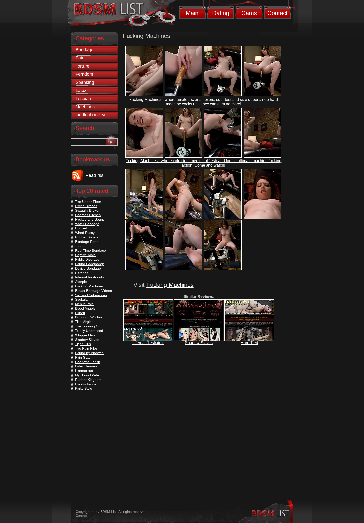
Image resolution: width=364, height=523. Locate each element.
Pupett (80, 313)
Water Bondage (87, 224)
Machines (85, 106)
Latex (81, 90)
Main (192, 13)
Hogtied (81, 228)
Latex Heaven (86, 366)
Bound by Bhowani (89, 353)
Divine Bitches (86, 206)
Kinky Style (83, 388)
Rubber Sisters (86, 237)
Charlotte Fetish (87, 362)
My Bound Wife (87, 375)
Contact (277, 13)
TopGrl (80, 246)
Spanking (85, 82)
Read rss (94, 175)
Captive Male (85, 255)
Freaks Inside (85, 384)
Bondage (84, 49)
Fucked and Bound (90, 219)
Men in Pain (84, 304)
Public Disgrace (87, 259)
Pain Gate (83, 357)
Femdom (84, 74)
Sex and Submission (91, 295)
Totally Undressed (89, 331)
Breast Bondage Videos (93, 291)
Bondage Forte (87, 242)
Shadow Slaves (199, 343)
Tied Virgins (84, 322)
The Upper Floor (88, 202)
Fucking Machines (170, 284)
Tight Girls (83, 344)
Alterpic (81, 282)
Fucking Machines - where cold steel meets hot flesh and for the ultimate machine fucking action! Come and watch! (203, 163)
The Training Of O (89, 326)
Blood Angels (85, 308)
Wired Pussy (85, 233)
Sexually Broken (87, 210)
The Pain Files (86, 348)
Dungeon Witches (89, 317)
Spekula (81, 299)
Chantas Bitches (88, 215)
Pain (80, 57)
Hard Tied (249, 343)
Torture (82, 66)
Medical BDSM (90, 115)
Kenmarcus (84, 371)
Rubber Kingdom (88, 380)
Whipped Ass (85, 335)
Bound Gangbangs (89, 264)
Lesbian (83, 98)
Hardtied (81, 273)
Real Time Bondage (90, 250)
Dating (220, 13)
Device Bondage (88, 268)
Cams (249, 13)
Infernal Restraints (148, 343)
